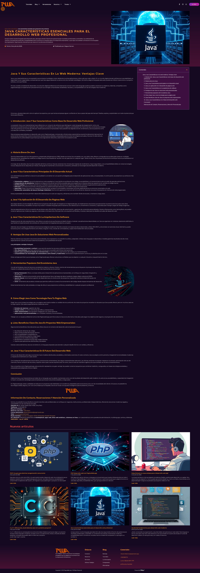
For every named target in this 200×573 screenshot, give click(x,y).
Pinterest (52, 416)
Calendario (27, 410)
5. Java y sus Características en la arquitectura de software (160, 88)
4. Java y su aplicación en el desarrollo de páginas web (159, 85)
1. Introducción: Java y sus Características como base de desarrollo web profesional (164, 77)
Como (9, 28)
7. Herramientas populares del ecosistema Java (157, 92)
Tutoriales (29, 4)
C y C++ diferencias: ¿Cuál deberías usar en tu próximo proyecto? (30, 528)
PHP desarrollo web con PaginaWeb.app (84, 473)
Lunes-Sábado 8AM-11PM (127, 560)
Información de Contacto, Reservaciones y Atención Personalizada (162, 104)
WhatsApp (41, 416)
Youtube (24, 416)
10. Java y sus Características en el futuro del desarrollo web (160, 100)
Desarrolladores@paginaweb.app (129, 553)
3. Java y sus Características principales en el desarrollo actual (161, 83)
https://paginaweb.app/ (21, 414)
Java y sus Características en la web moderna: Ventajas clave (160, 74)
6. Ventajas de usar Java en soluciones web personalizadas (160, 90)
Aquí (24, 409)
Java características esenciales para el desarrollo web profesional (92, 528)
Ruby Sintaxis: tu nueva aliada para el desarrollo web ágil (150, 473)
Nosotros (57, 4)
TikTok (36, 416)
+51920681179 (124, 557)
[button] (3, 9)
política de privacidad (126, 564)
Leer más (13, 483)
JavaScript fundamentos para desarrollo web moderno (149, 528)
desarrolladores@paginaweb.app (33, 412)
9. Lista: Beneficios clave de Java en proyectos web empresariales (162, 97)
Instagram (30, 416)
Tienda (66, 4)
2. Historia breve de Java (151, 81)
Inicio (6, 28)
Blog (36, 4)
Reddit (47, 416)
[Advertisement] (72, 102)
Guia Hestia (14, 28)
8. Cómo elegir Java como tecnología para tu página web (159, 95)
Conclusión (147, 102)
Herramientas (46, 4)
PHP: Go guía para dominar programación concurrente (27, 473)
